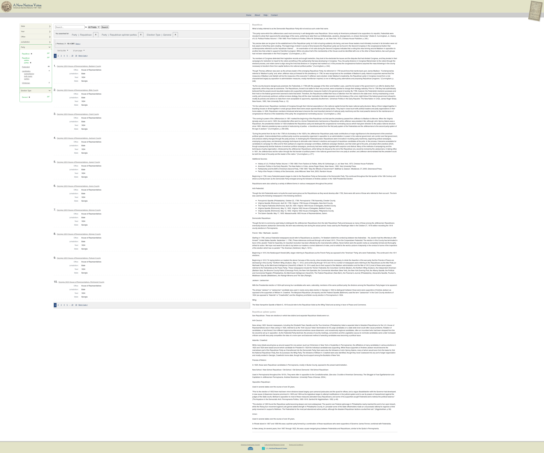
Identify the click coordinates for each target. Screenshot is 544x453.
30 (76, 55)
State (23, 26)
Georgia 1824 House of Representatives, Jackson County (79, 138)
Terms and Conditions (296, 444)
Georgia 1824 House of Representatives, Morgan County (79, 234)
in (86, 27)
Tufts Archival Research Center (274, 444)
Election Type (26, 90)
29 (72, 55)
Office (23, 36)
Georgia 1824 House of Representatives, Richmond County (81, 282)
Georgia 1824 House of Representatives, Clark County (78, 114)
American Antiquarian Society (250, 444)
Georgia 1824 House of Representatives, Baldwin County (79, 66)
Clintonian (26, 83)
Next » (78, 44)
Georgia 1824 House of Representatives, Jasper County (78, 162)
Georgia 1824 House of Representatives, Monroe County (79, 210)
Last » (85, 55)
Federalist (26, 67)
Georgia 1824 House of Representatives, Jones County (78, 186)
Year (23, 31)
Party (23, 47)
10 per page (77, 51)
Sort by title (61, 51)
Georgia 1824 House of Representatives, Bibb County (77, 90)
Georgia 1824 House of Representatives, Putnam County (79, 258)
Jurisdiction (25, 42)
